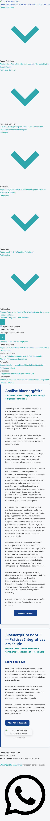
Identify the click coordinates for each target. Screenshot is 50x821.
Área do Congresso (20, 342)
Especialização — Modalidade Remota (15, 189)
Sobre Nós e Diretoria (19, 64)
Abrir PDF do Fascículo (17, 723)
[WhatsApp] (25, 819)
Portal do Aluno (23, 318)
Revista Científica (24, 312)
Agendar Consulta (35, 64)
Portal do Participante (25, 252)
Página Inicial (5, 64)
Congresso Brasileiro (8, 252)
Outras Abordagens (19, 130)
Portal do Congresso (8, 318)
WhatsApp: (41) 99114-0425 (11, 765)
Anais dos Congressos (40, 312)
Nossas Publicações (8, 312)
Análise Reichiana (30, 127)
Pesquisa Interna (6, 315)
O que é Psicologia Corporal (11, 127)
